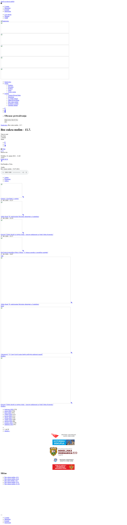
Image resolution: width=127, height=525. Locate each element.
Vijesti (6, 83)
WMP (6, 18)
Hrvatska (10, 87)
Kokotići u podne (13, 103)
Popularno (7, 179)
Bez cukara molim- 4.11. (11, 477)
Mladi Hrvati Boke (13, 100)
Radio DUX (4, 159)
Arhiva (6, 181)
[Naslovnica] (5, 21)
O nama (6, 6)
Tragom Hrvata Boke (14, 95)
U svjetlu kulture (13, 98)
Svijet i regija (12, 92)
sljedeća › (7, 431)
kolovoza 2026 (8, 409)
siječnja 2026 (8, 421)
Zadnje (6, 177)
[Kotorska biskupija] (63, 444)
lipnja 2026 (7, 413)
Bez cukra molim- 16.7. (11, 480)
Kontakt (6, 10)
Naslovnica (7, 82)
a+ (3, 150)
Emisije (6, 93)
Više (2, 256)
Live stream (7, 14)
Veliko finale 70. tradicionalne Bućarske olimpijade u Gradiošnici (20, 216)
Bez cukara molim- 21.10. (12, 484)
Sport (9, 90)
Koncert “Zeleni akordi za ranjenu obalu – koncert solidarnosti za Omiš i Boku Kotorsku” (27, 234)
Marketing (7, 8)
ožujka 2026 (8, 418)
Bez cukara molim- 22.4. (11, 479)
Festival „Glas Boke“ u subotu (10, 198)
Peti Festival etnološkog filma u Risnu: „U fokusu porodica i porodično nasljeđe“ (24, 252)
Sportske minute (13, 105)
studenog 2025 (8, 424)
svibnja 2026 (8, 414)
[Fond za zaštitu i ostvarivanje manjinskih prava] (63, 469)
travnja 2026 (8, 416)
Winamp (6, 16)
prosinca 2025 (8, 423)
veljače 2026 (8, 419)
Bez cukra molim (13, 102)
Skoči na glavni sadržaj (7, 1)
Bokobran (11, 97)
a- (1, 150)
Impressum (7, 11)
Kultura (10, 88)
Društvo (10, 85)
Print (4, 149)
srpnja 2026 (7, 411)
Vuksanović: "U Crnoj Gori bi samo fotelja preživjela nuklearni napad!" (22, 354)
